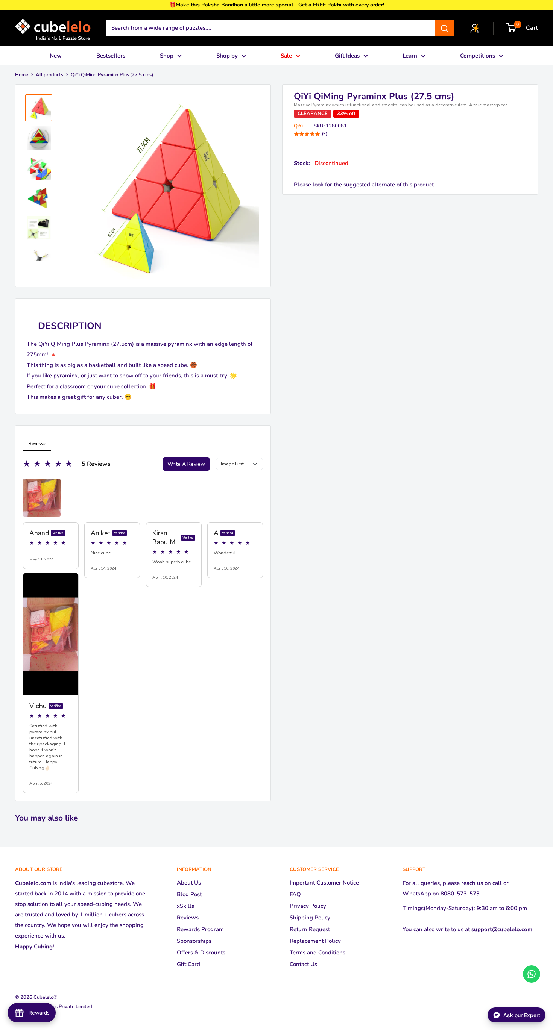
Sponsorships (194, 941)
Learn (410, 55)
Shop (166, 55)
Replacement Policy (315, 941)
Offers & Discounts (201, 952)
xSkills (185, 906)
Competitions (477, 55)
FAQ (295, 894)
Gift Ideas (347, 55)
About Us (189, 882)
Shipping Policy (310, 917)
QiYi (298, 126)
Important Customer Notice (324, 882)
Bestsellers (110, 55)
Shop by (227, 55)
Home (21, 74)
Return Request (310, 929)
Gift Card (188, 964)
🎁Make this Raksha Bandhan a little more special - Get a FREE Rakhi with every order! (276, 4)
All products (49, 74)
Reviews (188, 917)
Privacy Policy (308, 906)
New (56, 55)
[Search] (444, 28)
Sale (286, 55)
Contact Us (303, 964)
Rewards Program (200, 929)
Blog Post (189, 894)
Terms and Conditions (317, 952)
